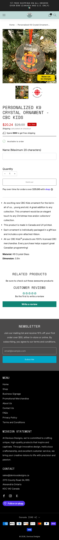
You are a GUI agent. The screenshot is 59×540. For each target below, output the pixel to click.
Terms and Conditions (14, 422)
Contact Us (8, 408)
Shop (5, 389)
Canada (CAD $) (28, 517)
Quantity (8, 168)
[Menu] (4, 15)
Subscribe (29, 359)
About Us (7, 403)
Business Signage (12, 393)
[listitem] (29, 6)
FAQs (5, 412)
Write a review (29, 304)
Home (12, 25)
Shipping (6, 128)
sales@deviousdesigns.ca (16, 475)
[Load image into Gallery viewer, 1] (21, 92)
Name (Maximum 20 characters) (22, 149)
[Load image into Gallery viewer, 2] (37, 92)
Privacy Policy (10, 417)
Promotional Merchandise (16, 398)
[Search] (55, 15)
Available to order (15, 141)
